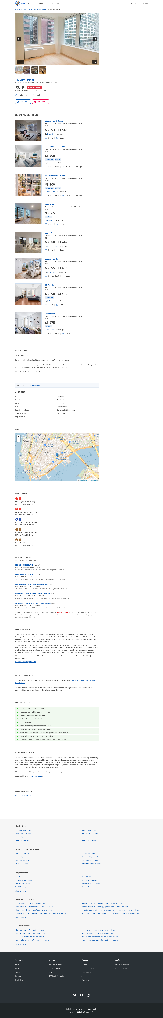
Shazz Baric (51, 134)
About (17, 964)
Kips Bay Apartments (22, 883)
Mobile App (86, 972)
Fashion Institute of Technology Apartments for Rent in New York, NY (106, 907)
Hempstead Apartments (90, 857)
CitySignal (85, 980)
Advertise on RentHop (123, 964)
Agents (65, 3)
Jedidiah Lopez (52, 272)
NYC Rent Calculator (56, 976)
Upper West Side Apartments (92, 877)
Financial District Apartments (25, 662)
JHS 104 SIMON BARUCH (24, 574)
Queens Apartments (22, 857)
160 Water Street (24, 79)
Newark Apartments (22, 837)
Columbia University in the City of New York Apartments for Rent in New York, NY (110, 910)
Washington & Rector (54, 121)
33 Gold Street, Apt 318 (55, 175)
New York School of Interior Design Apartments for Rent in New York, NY (40, 913)
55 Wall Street (51, 285)
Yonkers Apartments (89, 830)
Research (85, 964)
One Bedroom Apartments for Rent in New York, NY (100, 937)
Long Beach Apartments (90, 833)
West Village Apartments (24, 887)
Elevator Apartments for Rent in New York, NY (31, 933)
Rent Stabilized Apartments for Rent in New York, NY (100, 940)
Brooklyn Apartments (89, 853)
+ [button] (18, 436)
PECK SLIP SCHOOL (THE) (24, 565)
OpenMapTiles (83, 480)
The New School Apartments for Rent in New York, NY (34, 910)
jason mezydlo (52, 246)
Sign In (145, 3)
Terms (17, 972)
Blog (58, 3)
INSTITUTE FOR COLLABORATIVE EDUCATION (31, 584)
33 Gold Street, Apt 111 (55, 147)
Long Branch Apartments (90, 840)
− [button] (18, 440)
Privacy (18, 976)
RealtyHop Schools (63, 612)
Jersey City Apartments (23, 833)
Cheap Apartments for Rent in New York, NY (30, 930)
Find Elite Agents (55, 964)
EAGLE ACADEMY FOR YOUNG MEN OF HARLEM (32, 593)
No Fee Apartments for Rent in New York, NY (31, 937)
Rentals (42, 3)
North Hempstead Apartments (92, 863)
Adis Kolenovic (52, 163)
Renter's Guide (54, 968)
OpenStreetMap (93, 480)
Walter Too (51, 220)
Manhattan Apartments (23, 853)
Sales (51, 3)
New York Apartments (23, 830)
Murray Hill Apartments (90, 887)
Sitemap (85, 976)
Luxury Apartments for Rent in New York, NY (97, 933)
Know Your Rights (33, 385)
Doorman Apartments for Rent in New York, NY (98, 930)
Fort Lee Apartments (89, 837)
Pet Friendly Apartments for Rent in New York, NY (32, 940)
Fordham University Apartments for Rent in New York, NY (102, 903)
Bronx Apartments (22, 863)
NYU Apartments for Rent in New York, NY (30, 903)
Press (17, 968)
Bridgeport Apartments (23, 840)
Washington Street (53, 259)
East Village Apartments (23, 877)
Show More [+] (20, 891)
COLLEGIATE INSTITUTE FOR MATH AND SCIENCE (33, 603)
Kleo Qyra (50, 330)
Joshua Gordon (52, 301)
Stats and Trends (88, 968)
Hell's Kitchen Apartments (91, 880)
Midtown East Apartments (91, 883)
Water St (49, 233)
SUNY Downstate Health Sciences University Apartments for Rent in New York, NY (110, 913)
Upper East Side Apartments (25, 880)
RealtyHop (19, 980)
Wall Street (50, 204)
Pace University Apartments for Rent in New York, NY (34, 907)
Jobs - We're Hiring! (122, 968)
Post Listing (134, 3)
